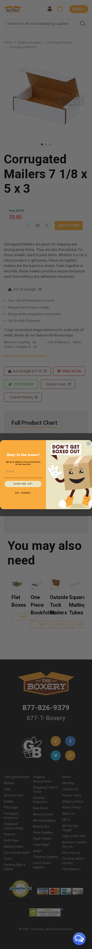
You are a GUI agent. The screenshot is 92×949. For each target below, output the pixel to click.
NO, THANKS (22, 493)
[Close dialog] (88, 443)
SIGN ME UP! (23, 484)
